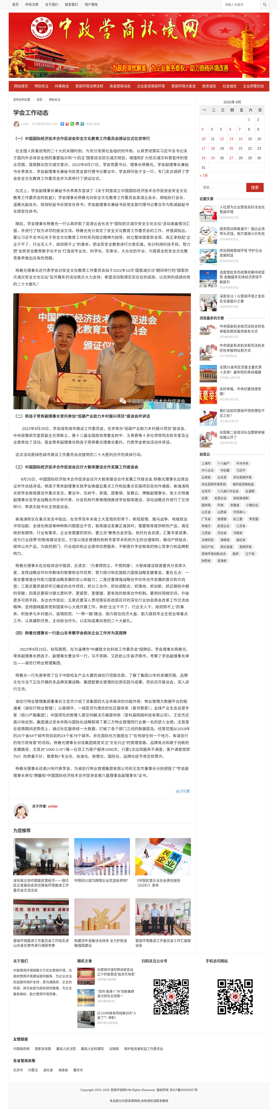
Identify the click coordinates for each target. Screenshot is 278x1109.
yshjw (25, 124)
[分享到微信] (72, 124)
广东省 (206, 519)
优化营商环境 (242, 477)
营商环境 (245, 547)
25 (213, 158)
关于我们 (51, 4)
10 (203, 139)
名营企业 (220, 498)
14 (241, 139)
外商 (220, 505)
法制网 (114, 1049)
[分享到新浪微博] (67, 124)
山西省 (222, 512)
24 (203, 158)
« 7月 (204, 175)
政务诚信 (209, 86)
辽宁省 (250, 553)
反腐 (205, 498)
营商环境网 (118, 1090)
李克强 (253, 519)
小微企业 (252, 505)
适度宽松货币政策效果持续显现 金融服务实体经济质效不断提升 (242, 277)
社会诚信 (230, 86)
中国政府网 (21, 1049)
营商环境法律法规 (89, 86)
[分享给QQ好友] (77, 124)
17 (203, 148)
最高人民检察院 (92, 1049)
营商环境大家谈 (183, 86)
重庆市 (78, 1070)
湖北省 (240, 540)
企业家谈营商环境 (151, 86)
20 (231, 148)
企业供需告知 (253, 86)
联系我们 (71, 4)
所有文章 (31, 4)
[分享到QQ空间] (82, 124)
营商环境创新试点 (214, 553)
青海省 (222, 560)
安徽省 (234, 505)
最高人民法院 (66, 1049)
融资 (236, 553)
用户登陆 (91, 4)
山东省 (206, 512)
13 (231, 139)
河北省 (222, 533)
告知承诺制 (240, 498)
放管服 (222, 519)
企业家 (222, 477)
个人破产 (223, 463)
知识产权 (208, 547)
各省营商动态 (120, 86)
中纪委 (225, 470)
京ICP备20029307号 (184, 1090)
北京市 (206, 491)
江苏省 (240, 526)
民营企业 (223, 526)
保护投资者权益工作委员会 (143, 1049)
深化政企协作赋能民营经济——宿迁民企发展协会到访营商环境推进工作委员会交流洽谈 (41, 885)
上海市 (206, 463)
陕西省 (206, 560)
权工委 (237, 519)
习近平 (240, 470)
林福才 (206, 526)
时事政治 (62, 86)
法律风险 (208, 540)
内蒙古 (33, 1070)
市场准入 (239, 512)
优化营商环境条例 (214, 484)
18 (213, 148)
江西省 (206, 533)
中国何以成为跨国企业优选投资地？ (102, 880)
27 (231, 158)
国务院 (206, 505)
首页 (15, 4)
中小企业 (208, 470)
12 (222, 139)
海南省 (225, 540)
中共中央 (242, 463)
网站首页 (21, 86)
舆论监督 (226, 547)
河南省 (237, 533)
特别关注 (41, 86)
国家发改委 (43, 1049)
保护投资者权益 (243, 484)
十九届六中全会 (228, 491)
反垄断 (250, 491)
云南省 (206, 477)
